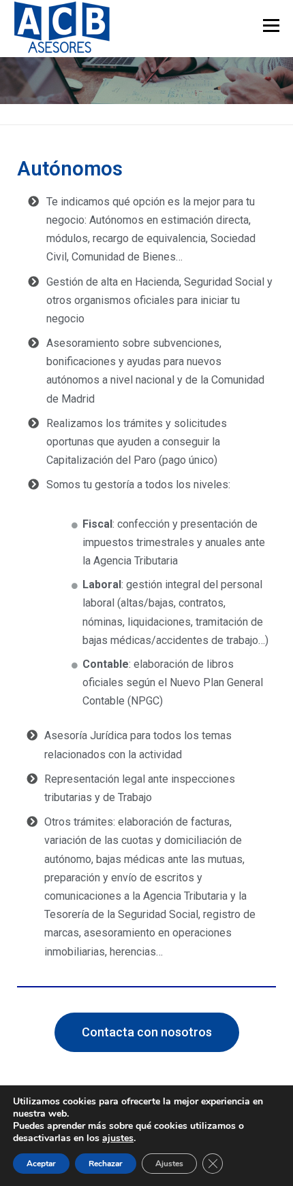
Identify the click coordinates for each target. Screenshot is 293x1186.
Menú (270, 25)
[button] (147, 1032)
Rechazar (106, 1163)
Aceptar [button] (41, 1163)
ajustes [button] (118, 1138)
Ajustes (169, 1163)
